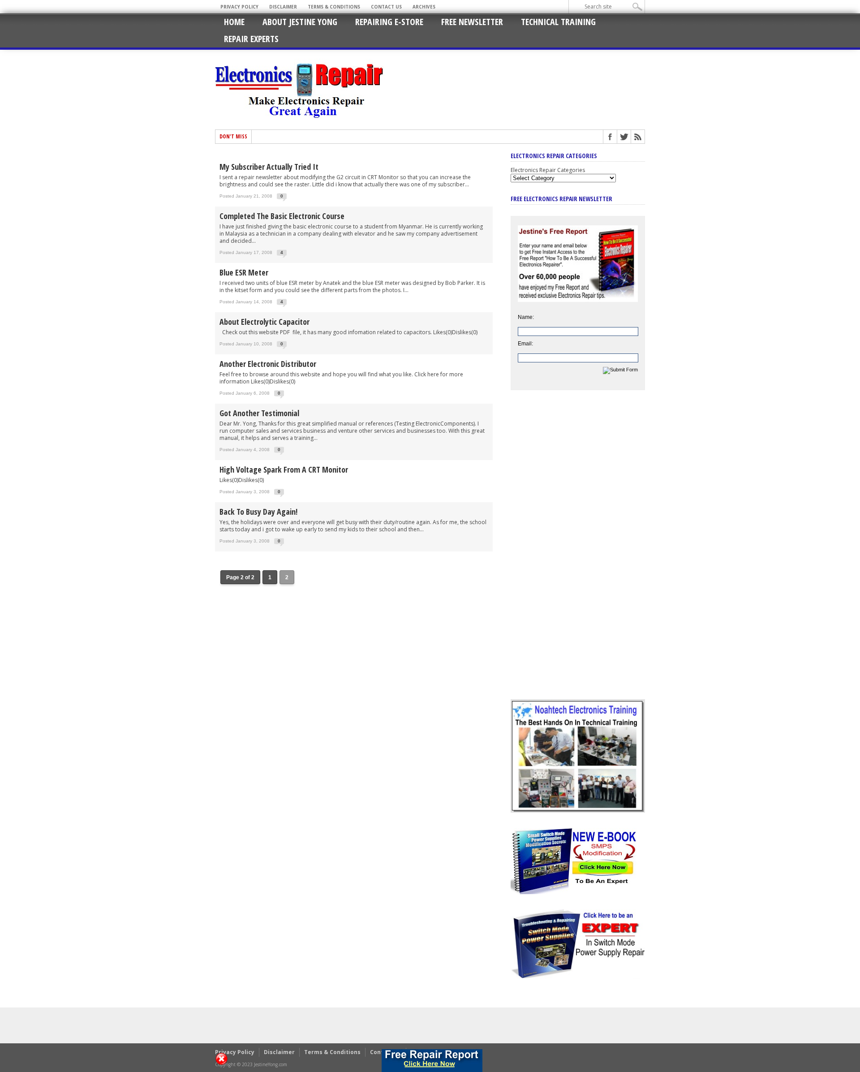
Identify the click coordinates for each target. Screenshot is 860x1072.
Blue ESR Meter (243, 272)
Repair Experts (251, 39)
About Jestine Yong (299, 22)
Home (234, 22)
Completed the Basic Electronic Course (281, 216)
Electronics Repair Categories (548, 170)
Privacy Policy (239, 7)
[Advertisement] (578, 551)
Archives (424, 7)
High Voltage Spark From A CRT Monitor (283, 469)
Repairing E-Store (389, 22)
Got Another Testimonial (259, 413)
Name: (526, 317)
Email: (525, 343)
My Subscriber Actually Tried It (268, 167)
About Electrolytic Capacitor (264, 322)
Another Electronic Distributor (267, 364)
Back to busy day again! (258, 512)
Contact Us (386, 7)
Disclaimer (283, 7)
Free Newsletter (472, 22)
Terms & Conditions (334, 7)
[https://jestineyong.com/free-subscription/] (432, 1060)
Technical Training (558, 22)
